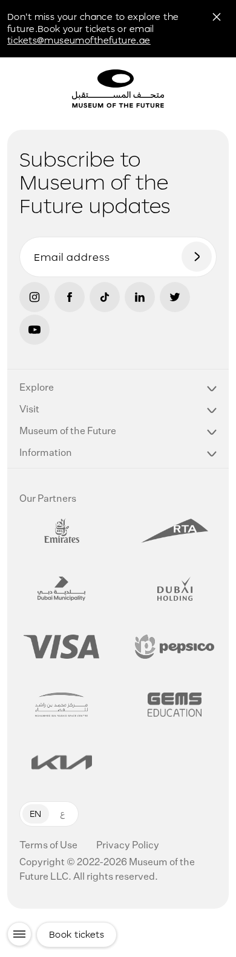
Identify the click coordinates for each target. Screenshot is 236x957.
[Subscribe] (197, 257)
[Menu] (19, 934)
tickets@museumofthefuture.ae (79, 40)
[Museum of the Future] (164, 90)
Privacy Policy (127, 846)
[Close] (217, 17)
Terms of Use (49, 846)
